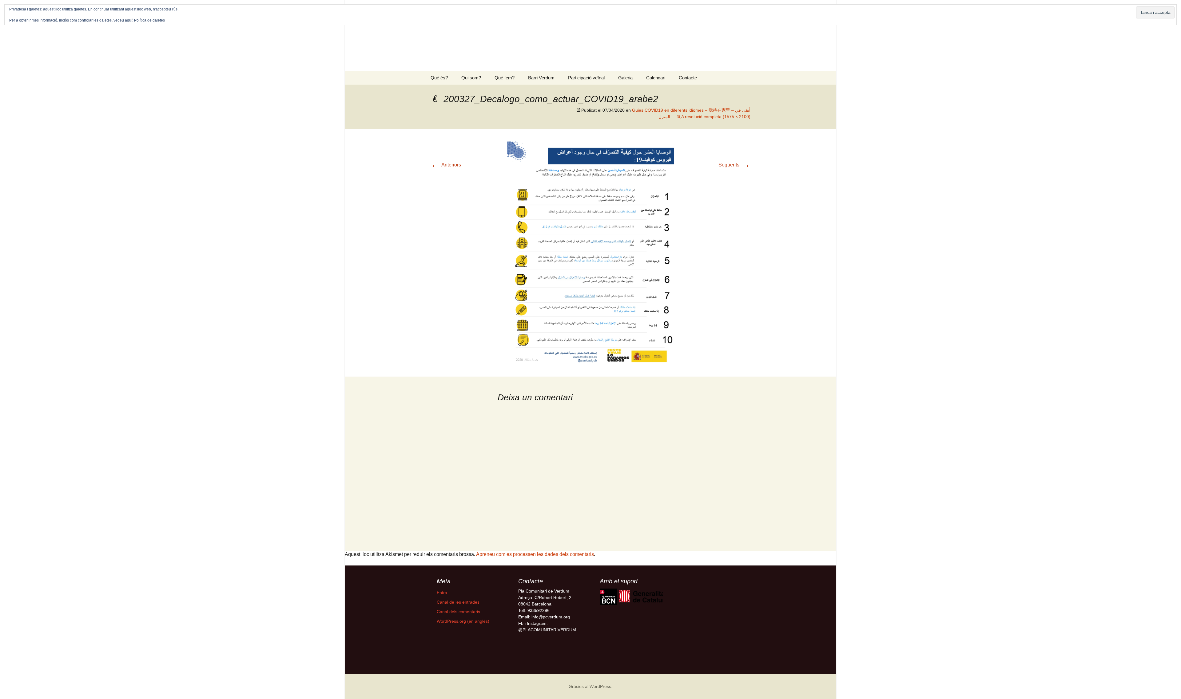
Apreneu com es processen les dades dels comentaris (535, 554)
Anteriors (446, 164)
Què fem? (505, 77)
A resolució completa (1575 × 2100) (715, 116)
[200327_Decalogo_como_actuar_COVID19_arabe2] (590, 252)
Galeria (625, 77)
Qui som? (471, 77)
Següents (734, 164)
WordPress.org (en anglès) (463, 621)
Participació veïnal (586, 77)
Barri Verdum (541, 77)
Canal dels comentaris (458, 611)
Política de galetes (149, 20)
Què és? (439, 77)
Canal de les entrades (458, 602)
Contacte (688, 77)
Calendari (655, 77)
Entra (442, 592)
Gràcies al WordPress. (590, 686)
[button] (608, 597)
